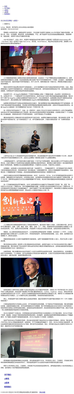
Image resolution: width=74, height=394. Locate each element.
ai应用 (6, 12)
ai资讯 (6, 10)
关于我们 (7, 8)
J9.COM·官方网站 (6, 20)
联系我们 (7, 14)
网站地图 (42, 392)
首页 (5, 6)
